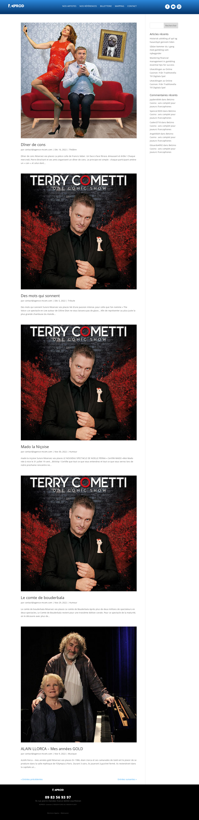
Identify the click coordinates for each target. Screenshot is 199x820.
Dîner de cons (33, 144)
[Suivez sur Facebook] (167, 6)
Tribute (71, 300)
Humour (73, 451)
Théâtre (73, 149)
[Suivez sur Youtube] (173, 6)
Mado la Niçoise (35, 446)
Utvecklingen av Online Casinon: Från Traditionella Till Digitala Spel (163, 73)
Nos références (88, 6)
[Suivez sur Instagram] (179, 6)
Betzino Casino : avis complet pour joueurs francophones (163, 103)
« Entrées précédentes (32, 779)
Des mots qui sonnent (40, 295)
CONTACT (132, 6)
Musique (72, 753)
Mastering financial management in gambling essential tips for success (162, 61)
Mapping (119, 6)
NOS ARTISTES (69, 6)
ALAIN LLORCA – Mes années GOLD (52, 748)
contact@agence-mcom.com (38, 149)
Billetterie (106, 6)
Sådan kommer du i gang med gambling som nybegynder (162, 50)
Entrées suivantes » (127, 779)
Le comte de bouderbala (42, 597)
